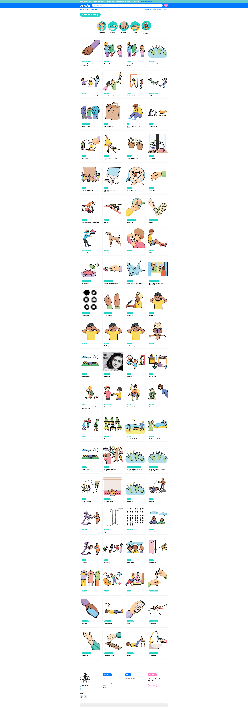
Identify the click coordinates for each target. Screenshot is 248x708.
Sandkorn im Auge (131, 190)
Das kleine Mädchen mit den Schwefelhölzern (89, 407)
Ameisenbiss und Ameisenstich (90, 222)
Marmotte (107, 562)
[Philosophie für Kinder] (158, 517)
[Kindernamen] (135, 547)
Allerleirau (129, 376)
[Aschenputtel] (158, 361)
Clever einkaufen (108, 126)
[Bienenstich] (158, 175)
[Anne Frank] (113, 361)
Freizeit (106, 123)
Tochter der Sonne (132, 593)
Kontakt (104, 685)
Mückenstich (152, 623)
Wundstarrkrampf (109, 655)
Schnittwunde (85, 655)
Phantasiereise (86, 376)
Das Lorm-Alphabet (109, 407)
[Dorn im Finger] (158, 578)
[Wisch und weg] (135, 331)
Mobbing (106, 61)
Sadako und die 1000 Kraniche (135, 283)
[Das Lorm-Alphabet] (113, 392)
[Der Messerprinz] (90, 424)
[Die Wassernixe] (158, 111)
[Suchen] (161, 5)
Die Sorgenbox (108, 346)
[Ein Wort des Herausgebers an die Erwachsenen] (158, 454)
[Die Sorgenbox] (113, 331)
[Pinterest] (85, 696)
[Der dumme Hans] (158, 392)
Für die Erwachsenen (154, 467)
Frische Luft (152, 158)
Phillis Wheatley (131, 315)
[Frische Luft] (158, 143)
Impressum (105, 680)
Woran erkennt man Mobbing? (90, 95)
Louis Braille (130, 532)
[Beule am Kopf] (90, 238)
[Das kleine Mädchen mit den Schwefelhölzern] (90, 392)
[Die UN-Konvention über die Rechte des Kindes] (135, 454)
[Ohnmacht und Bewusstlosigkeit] (113, 609)
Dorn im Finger (153, 593)
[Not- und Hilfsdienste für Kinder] (135, 111)
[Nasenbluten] (135, 238)
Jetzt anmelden (152, 685)
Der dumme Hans (153, 407)
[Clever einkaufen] (113, 111)
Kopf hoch (84, 346)
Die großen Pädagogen (154, 280)
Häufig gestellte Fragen (130, 678)
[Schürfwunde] (158, 238)
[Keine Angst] (158, 300)
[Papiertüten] (113, 517)
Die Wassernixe (153, 126)
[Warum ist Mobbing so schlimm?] (135, 49)
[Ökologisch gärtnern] (135, 143)
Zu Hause (84, 155)
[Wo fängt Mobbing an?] (135, 81)
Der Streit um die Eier (155, 439)
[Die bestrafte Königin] (135, 392)
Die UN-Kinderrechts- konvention (133, 467)
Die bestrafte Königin (132, 407)
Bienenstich (152, 190)
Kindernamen (130, 562)
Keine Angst (152, 315)
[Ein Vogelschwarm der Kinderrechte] (113, 454)
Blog (103, 678)
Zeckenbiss (130, 222)
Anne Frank (107, 376)
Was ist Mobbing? (109, 95)
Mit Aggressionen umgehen (156, 95)
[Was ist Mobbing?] (113, 81)
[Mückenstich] (158, 609)
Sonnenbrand (85, 283)
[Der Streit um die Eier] (158, 424)
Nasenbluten (130, 252)
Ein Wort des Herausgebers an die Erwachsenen (157, 470)
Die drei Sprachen (109, 439)
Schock (129, 655)
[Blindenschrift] (90, 300)
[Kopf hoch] (90, 331)
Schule (106, 187)
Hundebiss (107, 252)
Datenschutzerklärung (107, 683)
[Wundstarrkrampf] (113, 640)
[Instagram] (81, 696)
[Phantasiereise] (90, 361)
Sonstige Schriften (85, 312)
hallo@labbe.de (85, 689)
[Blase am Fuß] (158, 207)
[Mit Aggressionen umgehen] (158, 81)
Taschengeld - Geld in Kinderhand (87, 64)
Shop (166, 5)
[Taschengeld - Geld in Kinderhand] (90, 49)
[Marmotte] (113, 547)
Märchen (151, 123)
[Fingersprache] (113, 300)
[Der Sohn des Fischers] (135, 424)
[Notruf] (135, 609)
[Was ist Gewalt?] (90, 111)
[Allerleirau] (135, 361)
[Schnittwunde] (90, 640)
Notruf (128, 623)
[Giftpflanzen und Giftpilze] (113, 268)
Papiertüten (107, 532)
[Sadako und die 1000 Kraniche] (135, 268)
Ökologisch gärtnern (132, 158)
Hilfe (128, 123)
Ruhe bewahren (85, 621)
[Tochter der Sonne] (135, 578)
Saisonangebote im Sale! (146, 1)
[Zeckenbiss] (135, 207)
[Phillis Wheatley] (135, 300)
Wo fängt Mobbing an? (133, 95)
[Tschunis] (113, 578)
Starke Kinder (129, 280)
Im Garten (107, 155)
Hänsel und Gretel (86, 501)
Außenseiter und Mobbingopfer (112, 63)
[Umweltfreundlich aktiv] (90, 175)
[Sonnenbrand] (90, 268)
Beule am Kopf (85, 252)
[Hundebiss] (113, 238)
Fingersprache (108, 315)
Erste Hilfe (129, 187)
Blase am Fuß (152, 222)
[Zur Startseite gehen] (85, 5)
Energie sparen (86, 158)
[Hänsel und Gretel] (90, 486)
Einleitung (84, 529)
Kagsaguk (151, 501)
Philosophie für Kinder (155, 532)
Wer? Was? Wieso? (153, 93)
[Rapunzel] (90, 547)
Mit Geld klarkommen (86, 61)
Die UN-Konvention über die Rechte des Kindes (134, 470)
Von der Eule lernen (154, 346)
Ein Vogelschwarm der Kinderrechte (110, 470)
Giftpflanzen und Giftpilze (111, 283)
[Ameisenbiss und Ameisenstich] (90, 207)
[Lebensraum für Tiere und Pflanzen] (113, 143)
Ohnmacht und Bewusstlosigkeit (108, 624)
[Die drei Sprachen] (113, 424)
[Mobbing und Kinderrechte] (158, 49)
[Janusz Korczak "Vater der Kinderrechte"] (158, 268)
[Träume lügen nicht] (158, 547)
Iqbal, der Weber (108, 501)
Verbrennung (152, 655)
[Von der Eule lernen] (158, 331)
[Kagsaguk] (158, 486)
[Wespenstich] (113, 207)
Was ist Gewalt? (86, 126)
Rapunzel (84, 562)
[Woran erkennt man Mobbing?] (90, 81)
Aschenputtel (152, 376)
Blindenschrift (85, 315)
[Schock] (135, 640)
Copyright (105, 687)
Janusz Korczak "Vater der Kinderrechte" (156, 284)
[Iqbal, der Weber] (113, 486)
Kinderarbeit (130, 501)
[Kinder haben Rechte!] (90, 517)
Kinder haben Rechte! (87, 532)
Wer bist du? (85, 593)
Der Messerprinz (86, 439)
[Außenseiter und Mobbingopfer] (113, 49)
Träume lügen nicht (154, 562)
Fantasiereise (85, 469)
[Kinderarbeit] (135, 486)
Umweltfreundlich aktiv (88, 190)
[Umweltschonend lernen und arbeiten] (113, 175)
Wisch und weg (131, 346)
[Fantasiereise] (90, 454)
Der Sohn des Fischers (133, 439)
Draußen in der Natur (131, 219)
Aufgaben (84, 467)
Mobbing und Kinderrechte (156, 63)
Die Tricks (151, 312)
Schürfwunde (152, 252)
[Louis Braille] (135, 517)
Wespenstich (107, 222)
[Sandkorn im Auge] (135, 175)
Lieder (106, 560)
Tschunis (106, 593)
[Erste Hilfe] (90, 609)
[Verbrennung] (158, 640)
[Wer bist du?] (90, 578)
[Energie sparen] (90, 143)
